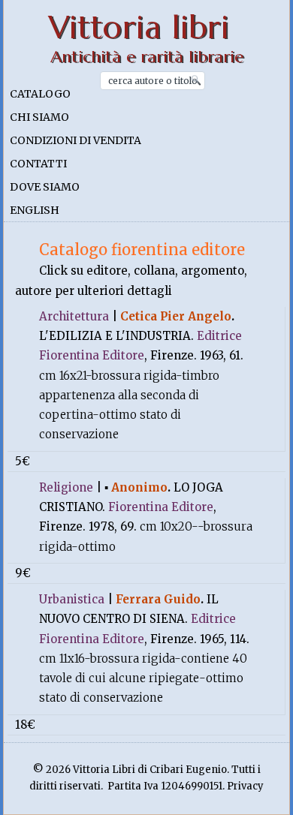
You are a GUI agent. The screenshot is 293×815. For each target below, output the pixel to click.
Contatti (38, 163)
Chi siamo (39, 117)
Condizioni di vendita (75, 140)
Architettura (74, 316)
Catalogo (40, 94)
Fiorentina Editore (160, 507)
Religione (66, 487)
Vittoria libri (138, 27)
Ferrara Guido (158, 599)
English (34, 210)
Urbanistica (71, 599)
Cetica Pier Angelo (175, 316)
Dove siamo (45, 187)
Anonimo (139, 487)
